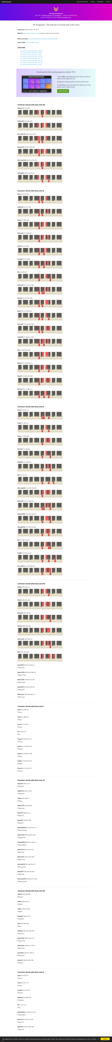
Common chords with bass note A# (32, 51)
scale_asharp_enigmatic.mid (31, 33)
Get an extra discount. (64, 17)
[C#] (32, 39)
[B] (56, 39)
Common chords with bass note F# (32, 60)
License (93, 2)
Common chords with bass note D (32, 55)
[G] (46, 39)
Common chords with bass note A (32, 64)
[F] (41, 39)
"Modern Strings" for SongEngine (51, 15)
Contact (108, 2)
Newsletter (100, 2)
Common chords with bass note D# (32, 57)
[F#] (44, 39)
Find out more (63, 91)
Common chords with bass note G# (32, 62)
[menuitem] (6, 1)
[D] (34, 39)
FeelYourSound (6, 2)
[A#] (54, 39)
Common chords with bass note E (31, 59)
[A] (51, 39)
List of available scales (32, 42)
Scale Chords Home (82, 2)
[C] (29, 39)
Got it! (105, 1039)
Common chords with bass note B (32, 53)
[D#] (37, 39)
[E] (39, 39)
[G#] (49, 39)
